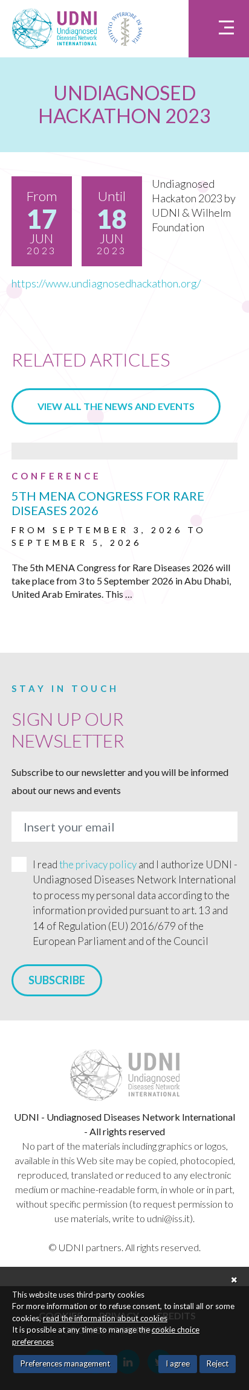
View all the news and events (116, 406)
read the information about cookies (105, 1318)
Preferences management (65, 1363)
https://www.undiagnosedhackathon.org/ (106, 283)
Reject (217, 1363)
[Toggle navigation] (219, 28)
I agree (178, 1363)
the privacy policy (98, 864)
